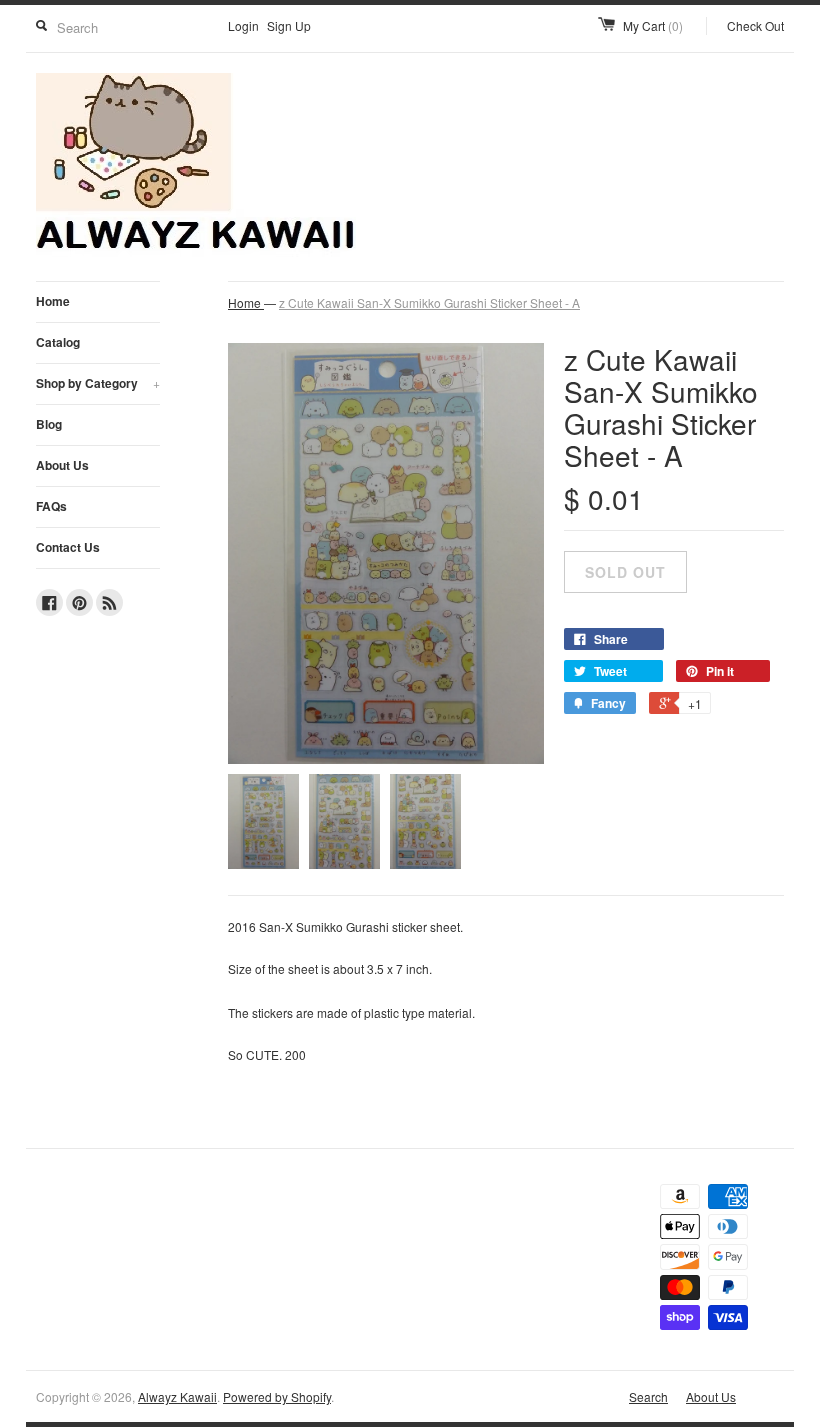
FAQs (51, 506)
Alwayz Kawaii (177, 1396)
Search (648, 1396)
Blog (49, 424)
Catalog (58, 342)
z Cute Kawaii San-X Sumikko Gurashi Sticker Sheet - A (429, 302)
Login (243, 25)
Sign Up (289, 25)
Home (53, 301)
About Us (62, 465)
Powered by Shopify (277, 1396)
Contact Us (68, 547)
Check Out (755, 25)
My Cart (653, 25)
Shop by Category (98, 383)
